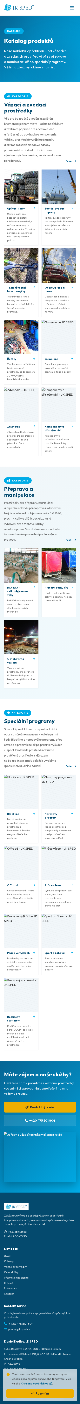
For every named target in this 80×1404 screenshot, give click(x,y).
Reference (10, 1288)
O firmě (8, 1283)
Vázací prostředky (15, 1267)
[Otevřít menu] (71, 7)
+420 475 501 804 (42, 1120)
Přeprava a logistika (16, 1277)
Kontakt (9, 1294)
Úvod (7, 1256)
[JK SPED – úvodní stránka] (19, 8)
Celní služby (11, 1272)
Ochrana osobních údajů (36, 1383)
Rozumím (42, 1393)
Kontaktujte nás (42, 1107)
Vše (69, 161)
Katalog (9, 1261)
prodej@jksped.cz (19, 1329)
